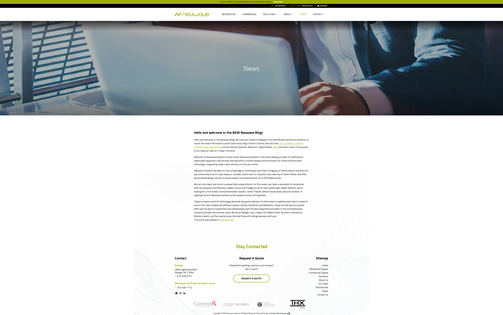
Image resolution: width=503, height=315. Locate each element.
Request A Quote (251, 278)
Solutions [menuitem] (269, 14)
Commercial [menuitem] (249, 14)
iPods (275, 147)
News (325, 291)
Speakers (289, 143)
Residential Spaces (319, 269)
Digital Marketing (278, 313)
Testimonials (321, 287)
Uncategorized (226, 220)
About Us (323, 280)
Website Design (262, 313)
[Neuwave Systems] (192, 14)
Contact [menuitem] (318, 14)
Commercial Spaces (318, 272)
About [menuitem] (288, 14)
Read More (278, 2)
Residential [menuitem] (229, 14)
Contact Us (322, 294)
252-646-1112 (184, 287)
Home (325, 265)
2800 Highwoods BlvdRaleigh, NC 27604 (186, 271)
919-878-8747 (280, 5)
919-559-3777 (307, 5)
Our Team (323, 283)
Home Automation (212, 147)
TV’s (281, 143)
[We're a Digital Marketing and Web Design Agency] (288, 313)
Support (323, 5)
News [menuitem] (303, 14)
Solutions (323, 276)
